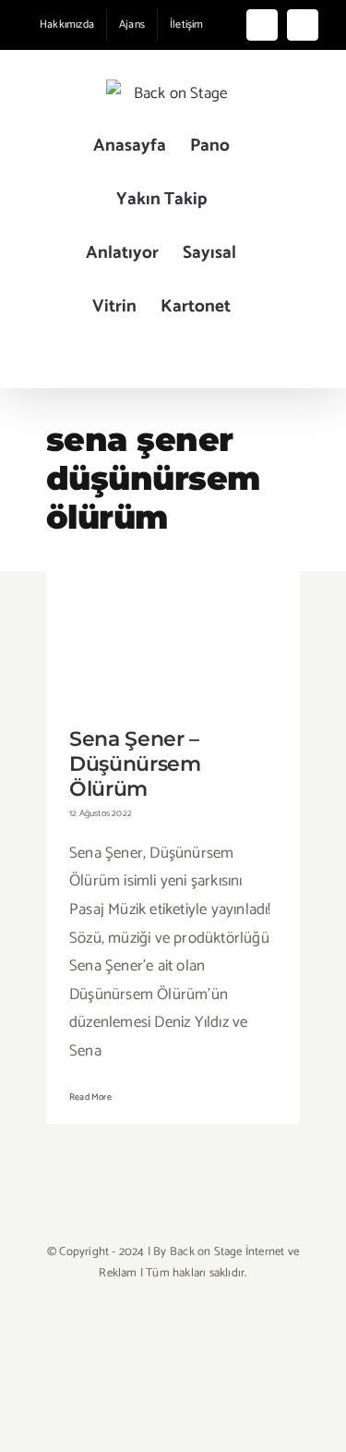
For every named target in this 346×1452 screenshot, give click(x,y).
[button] (161, 360)
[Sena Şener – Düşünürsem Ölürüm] (173, 642)
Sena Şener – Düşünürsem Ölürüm (173, 616)
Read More (90, 1097)
